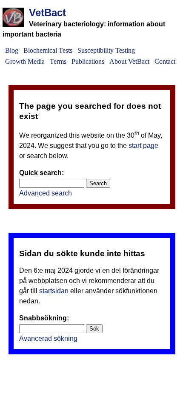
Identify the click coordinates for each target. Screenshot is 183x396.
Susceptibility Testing (106, 50)
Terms (58, 61)
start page (143, 145)
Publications (87, 61)
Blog (11, 50)
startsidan (54, 290)
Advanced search (45, 193)
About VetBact (129, 61)
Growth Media (25, 61)
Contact (164, 61)
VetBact (47, 12)
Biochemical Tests (47, 50)
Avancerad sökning (48, 338)
